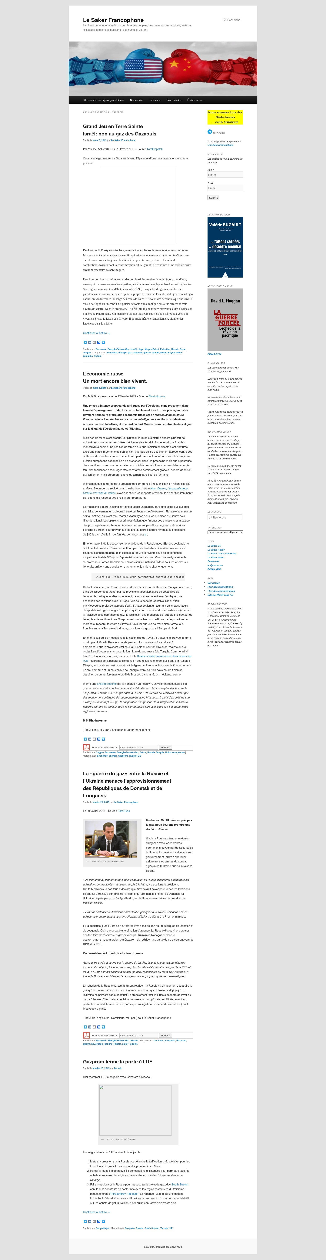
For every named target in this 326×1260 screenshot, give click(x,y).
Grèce (143, 752)
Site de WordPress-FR (220, 595)
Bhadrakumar (156, 396)
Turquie (87, 352)
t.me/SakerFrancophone (220, 145)
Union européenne (175, 752)
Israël (134, 349)
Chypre (100, 752)
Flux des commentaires (221, 591)
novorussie (97, 1043)
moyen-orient (175, 352)
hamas (155, 352)
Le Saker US (214, 545)
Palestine (165, 349)
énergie (122, 352)
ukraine (134, 1043)
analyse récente (107, 683)
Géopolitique (102, 1228)
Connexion (214, 583)
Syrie (183, 349)
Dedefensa (213, 561)
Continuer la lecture (96, 333)
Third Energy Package (124, 1193)
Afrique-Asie (214, 569)
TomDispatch (155, 149)
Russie (175, 349)
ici (145, 534)
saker (125, 1043)
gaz (129, 352)
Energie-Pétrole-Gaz (118, 349)
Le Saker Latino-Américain (222, 553)
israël (163, 352)
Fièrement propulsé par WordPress (163, 1246)
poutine (108, 1043)
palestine (88, 356)
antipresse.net (215, 565)
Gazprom (137, 352)
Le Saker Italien (216, 557)
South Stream (179, 1184)
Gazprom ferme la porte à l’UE (117, 1061)
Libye (141, 349)
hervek (118, 1068)
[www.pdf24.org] (86, 746)
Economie (101, 349)
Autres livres (214, 353)
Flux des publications (220, 586)
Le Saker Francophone (113, 20)
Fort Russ (124, 811)
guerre (147, 352)
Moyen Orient (152, 349)
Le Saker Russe (216, 549)
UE (139, 755)
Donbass (158, 1040)
